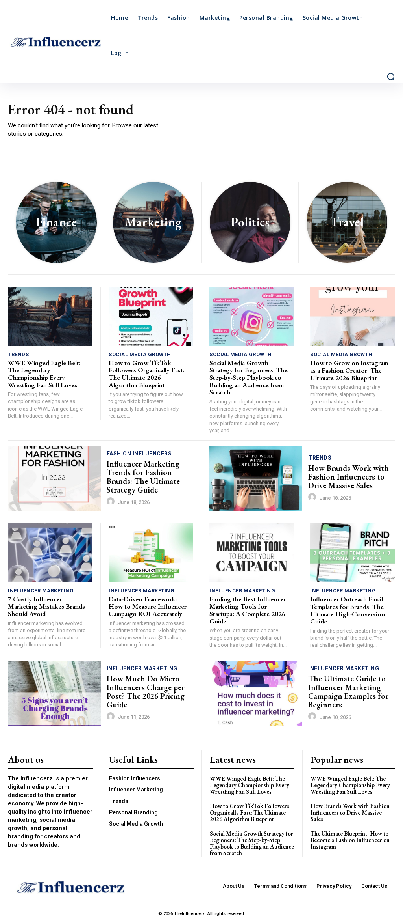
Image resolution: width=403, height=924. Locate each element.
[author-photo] (112, 501)
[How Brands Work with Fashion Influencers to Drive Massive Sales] (255, 478)
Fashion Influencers (139, 453)
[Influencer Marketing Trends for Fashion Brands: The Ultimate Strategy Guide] (54, 478)
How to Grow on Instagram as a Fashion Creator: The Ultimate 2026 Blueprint (349, 370)
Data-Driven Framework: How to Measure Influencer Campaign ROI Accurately (148, 606)
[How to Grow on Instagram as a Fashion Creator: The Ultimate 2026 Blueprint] (352, 316)
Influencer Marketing (41, 590)
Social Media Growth (140, 354)
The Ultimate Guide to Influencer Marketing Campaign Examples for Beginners (348, 692)
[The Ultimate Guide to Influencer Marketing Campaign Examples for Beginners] (255, 693)
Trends (18, 354)
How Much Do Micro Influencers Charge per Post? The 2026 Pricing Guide (146, 692)
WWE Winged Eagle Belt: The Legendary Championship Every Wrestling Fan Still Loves (44, 373)
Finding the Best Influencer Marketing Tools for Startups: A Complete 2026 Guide (247, 610)
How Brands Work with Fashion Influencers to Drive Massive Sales (348, 477)
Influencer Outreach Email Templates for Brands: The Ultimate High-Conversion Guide (347, 610)
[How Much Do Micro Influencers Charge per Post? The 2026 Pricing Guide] (54, 693)
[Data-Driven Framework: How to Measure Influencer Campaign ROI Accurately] (151, 552)
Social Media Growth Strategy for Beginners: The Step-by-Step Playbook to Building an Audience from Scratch (248, 377)
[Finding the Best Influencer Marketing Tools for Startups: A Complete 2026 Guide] (251, 552)
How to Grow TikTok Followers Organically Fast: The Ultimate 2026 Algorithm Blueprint (147, 373)
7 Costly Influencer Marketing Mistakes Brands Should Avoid (46, 606)
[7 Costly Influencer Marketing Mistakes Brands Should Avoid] (50, 552)
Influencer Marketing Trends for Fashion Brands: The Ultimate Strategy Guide (143, 477)
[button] (390, 76)
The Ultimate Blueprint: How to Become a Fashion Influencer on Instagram (350, 840)
